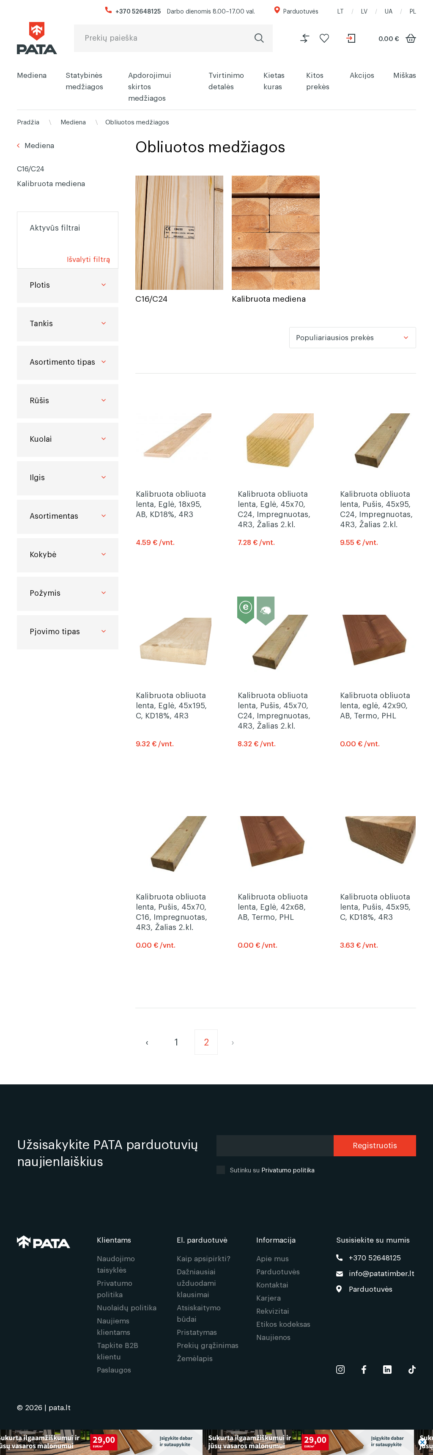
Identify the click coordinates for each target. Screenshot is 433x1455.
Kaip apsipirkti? (203, 1258)
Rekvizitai (272, 1310)
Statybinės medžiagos (84, 80)
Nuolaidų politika (126, 1307)
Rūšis (39, 400)
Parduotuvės (300, 11)
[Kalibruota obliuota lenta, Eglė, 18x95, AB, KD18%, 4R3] (173, 441)
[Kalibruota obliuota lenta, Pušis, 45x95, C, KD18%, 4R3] (378, 844)
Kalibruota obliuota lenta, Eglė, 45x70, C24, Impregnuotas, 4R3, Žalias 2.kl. (274, 508)
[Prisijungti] (351, 38)
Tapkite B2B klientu (117, 1350)
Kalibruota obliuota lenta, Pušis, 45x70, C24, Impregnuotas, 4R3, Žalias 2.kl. (274, 710)
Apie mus (272, 1258)
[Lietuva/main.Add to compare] (305, 38)
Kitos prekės (317, 80)
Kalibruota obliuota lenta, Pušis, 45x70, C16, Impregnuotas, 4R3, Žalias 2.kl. (171, 911)
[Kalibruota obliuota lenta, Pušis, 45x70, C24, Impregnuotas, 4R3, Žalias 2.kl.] (275, 643)
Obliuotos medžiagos (137, 121)
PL (413, 11)
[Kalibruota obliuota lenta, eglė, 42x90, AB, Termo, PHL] (378, 643)
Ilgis (37, 477)
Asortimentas (54, 515)
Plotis (40, 284)
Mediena (32, 75)
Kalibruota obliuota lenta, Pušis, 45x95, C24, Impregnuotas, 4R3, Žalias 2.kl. (376, 508)
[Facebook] (364, 1368)
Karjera (268, 1297)
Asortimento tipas (62, 361)
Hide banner (422, 1442)
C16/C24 (30, 168)
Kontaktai (272, 1284)
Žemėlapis (195, 1358)
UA (388, 11)
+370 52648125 (138, 11)
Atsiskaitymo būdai (199, 1312)
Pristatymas (197, 1332)
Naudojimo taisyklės (116, 1263)
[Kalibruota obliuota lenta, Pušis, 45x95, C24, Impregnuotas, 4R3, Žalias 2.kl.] (378, 441)
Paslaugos (114, 1369)
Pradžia (28, 121)
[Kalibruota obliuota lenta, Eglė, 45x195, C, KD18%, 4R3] (173, 643)
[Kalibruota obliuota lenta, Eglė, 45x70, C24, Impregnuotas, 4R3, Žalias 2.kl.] (275, 441)
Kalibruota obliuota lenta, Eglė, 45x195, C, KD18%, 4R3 (171, 705)
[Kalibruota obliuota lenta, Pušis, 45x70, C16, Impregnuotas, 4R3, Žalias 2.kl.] (173, 844)
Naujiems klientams (113, 1326)
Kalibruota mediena (51, 183)
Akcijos (362, 75)
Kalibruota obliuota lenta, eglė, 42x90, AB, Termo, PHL (375, 705)
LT (340, 11)
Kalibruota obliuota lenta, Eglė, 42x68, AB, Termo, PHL (273, 906)
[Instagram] (340, 1368)
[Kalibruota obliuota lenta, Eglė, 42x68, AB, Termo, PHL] (275, 844)
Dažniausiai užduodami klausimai (196, 1282)
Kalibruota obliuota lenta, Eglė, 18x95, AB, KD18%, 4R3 (171, 503)
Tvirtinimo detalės (226, 80)
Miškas (404, 75)
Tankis (41, 323)
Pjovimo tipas (55, 631)
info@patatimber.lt (381, 1273)
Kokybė (43, 554)
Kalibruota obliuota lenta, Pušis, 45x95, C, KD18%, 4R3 (375, 906)
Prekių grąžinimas (207, 1345)
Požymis (45, 592)
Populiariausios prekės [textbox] (335, 337)
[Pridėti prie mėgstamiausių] (324, 38)
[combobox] (352, 337)
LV (364, 11)
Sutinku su (272, 1169)
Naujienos (273, 1337)
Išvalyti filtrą (88, 259)
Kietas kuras (274, 80)
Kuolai (41, 438)
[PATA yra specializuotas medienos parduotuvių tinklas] (37, 38)
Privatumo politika (288, 1169)
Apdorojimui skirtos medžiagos (149, 86)
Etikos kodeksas (283, 1323)
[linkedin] (387, 1368)
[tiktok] (412, 1368)
